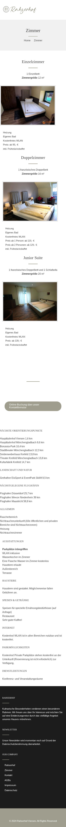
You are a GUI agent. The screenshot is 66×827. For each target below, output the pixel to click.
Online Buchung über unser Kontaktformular (24, 406)
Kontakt (8, 775)
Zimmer (8, 770)
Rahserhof (10, 765)
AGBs (8, 780)
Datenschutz (11, 790)
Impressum (10, 785)
